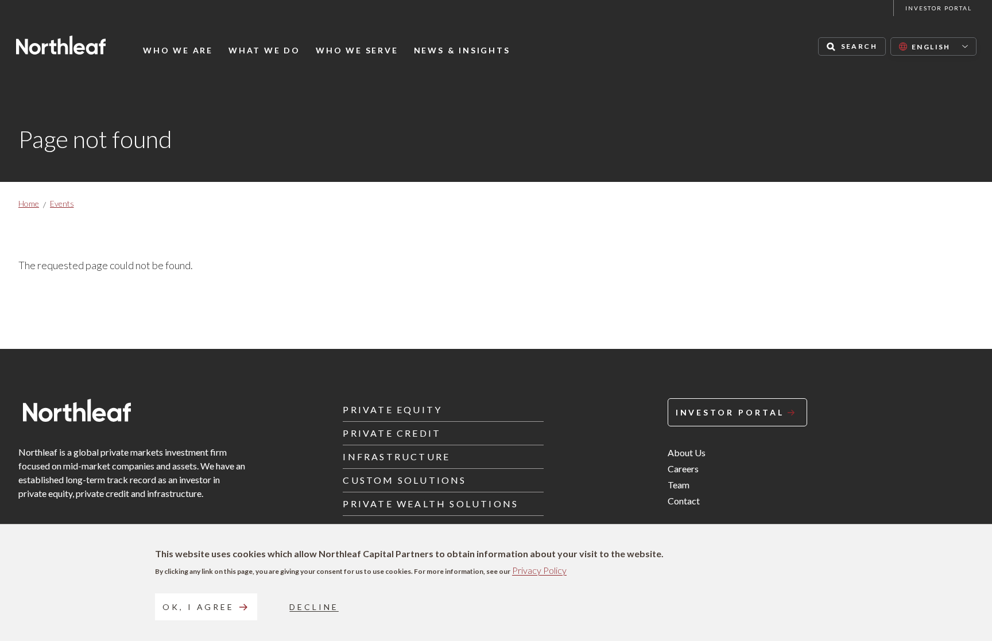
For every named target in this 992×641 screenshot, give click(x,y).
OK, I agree (198, 607)
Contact (684, 500)
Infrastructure (396, 456)
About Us (687, 452)
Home (28, 203)
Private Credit (392, 433)
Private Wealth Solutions (430, 503)
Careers (683, 468)
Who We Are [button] (178, 50)
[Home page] (61, 45)
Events (62, 203)
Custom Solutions (404, 480)
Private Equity (392, 409)
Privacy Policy (539, 570)
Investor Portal (938, 8)
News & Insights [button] (462, 50)
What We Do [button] (264, 50)
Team (678, 484)
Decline (313, 607)
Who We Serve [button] (357, 50)
